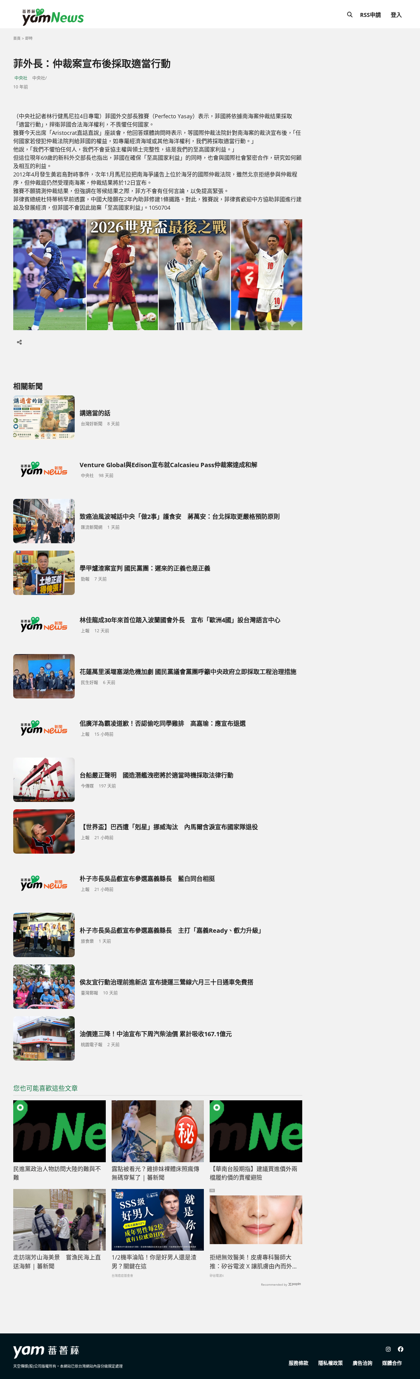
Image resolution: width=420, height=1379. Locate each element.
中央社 (20, 78)
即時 (29, 38)
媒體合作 (392, 1363)
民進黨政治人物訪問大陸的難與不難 (57, 1173)
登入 (396, 14)
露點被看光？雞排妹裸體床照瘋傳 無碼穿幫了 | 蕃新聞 (155, 1173)
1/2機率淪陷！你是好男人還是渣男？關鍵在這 (154, 1261)
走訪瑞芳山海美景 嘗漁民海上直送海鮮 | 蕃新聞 (57, 1261)
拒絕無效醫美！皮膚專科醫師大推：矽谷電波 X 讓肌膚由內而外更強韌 (254, 1262)
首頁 (17, 38)
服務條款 (298, 1363)
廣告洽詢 (362, 1363)
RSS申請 (370, 14)
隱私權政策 (330, 1363)
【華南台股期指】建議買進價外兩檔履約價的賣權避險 (253, 1173)
